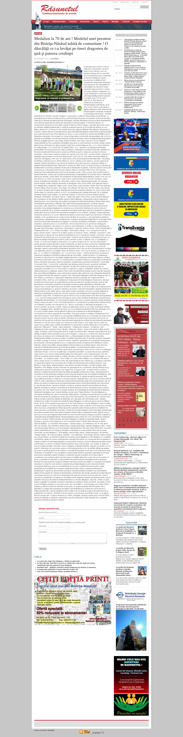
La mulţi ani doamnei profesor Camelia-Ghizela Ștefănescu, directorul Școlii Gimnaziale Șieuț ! (125, 561)
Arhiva (115, 2)
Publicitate (124, 2)
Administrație (59, 21)
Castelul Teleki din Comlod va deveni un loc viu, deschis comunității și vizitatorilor (134, 98)
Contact (145, 2)
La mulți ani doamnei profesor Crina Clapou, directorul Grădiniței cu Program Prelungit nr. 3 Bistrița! (126, 521)
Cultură (125, 21)
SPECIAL (38, 33)
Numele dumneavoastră (47, 512)
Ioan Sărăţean (54, 58)
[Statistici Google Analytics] (97, 722)
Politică (73, 21)
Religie (115, 21)
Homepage (42, 526)
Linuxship (51, 720)
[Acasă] (60, 10)
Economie (85, 21)
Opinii (105, 21)
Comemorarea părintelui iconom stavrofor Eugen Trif (57, 569)
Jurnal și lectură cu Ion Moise (129, 378)
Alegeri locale (140, 21)
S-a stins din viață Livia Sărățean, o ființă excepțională (58, 561)
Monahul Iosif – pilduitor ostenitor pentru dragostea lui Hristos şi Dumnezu (66, 567)
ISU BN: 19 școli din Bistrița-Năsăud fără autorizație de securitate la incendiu (134, 85)
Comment (42, 531)
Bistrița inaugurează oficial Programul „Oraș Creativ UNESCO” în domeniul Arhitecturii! (133, 105)
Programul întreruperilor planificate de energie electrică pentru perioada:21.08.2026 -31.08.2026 (131, 596)
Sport (96, 21)
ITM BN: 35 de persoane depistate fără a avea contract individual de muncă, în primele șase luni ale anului (135, 68)
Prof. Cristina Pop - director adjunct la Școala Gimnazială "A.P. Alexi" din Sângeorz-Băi (130, 429)
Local (46, 21)
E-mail (41, 518)
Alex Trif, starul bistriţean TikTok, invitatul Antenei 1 (57, 571)
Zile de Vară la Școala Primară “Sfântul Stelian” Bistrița (134, 81)
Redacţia (135, 2)
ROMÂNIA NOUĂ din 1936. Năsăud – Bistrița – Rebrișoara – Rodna (135, 111)
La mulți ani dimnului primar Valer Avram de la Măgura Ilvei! (125, 540)
